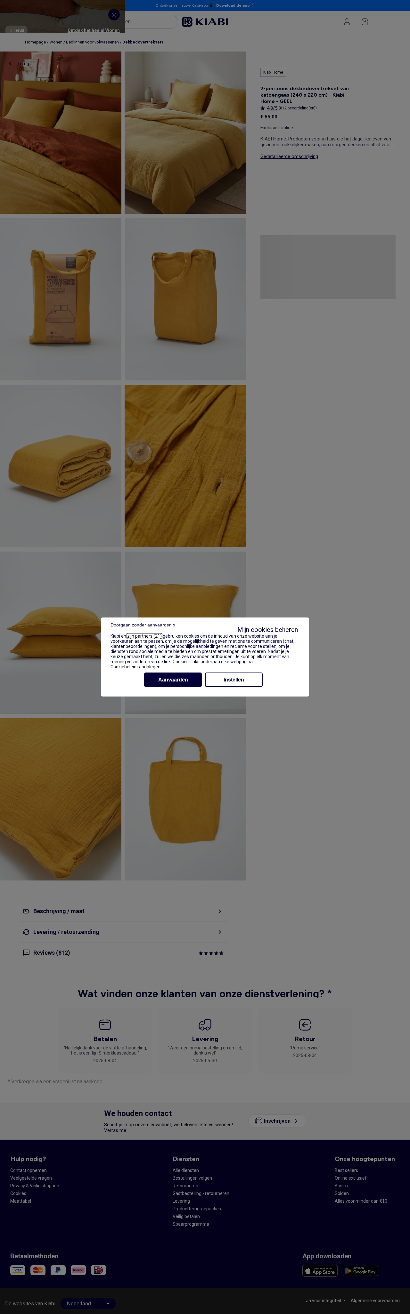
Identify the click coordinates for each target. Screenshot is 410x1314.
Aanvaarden (173, 679)
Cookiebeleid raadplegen (135, 666)
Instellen (234, 679)
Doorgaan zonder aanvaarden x (143, 624)
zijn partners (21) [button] (144, 636)
